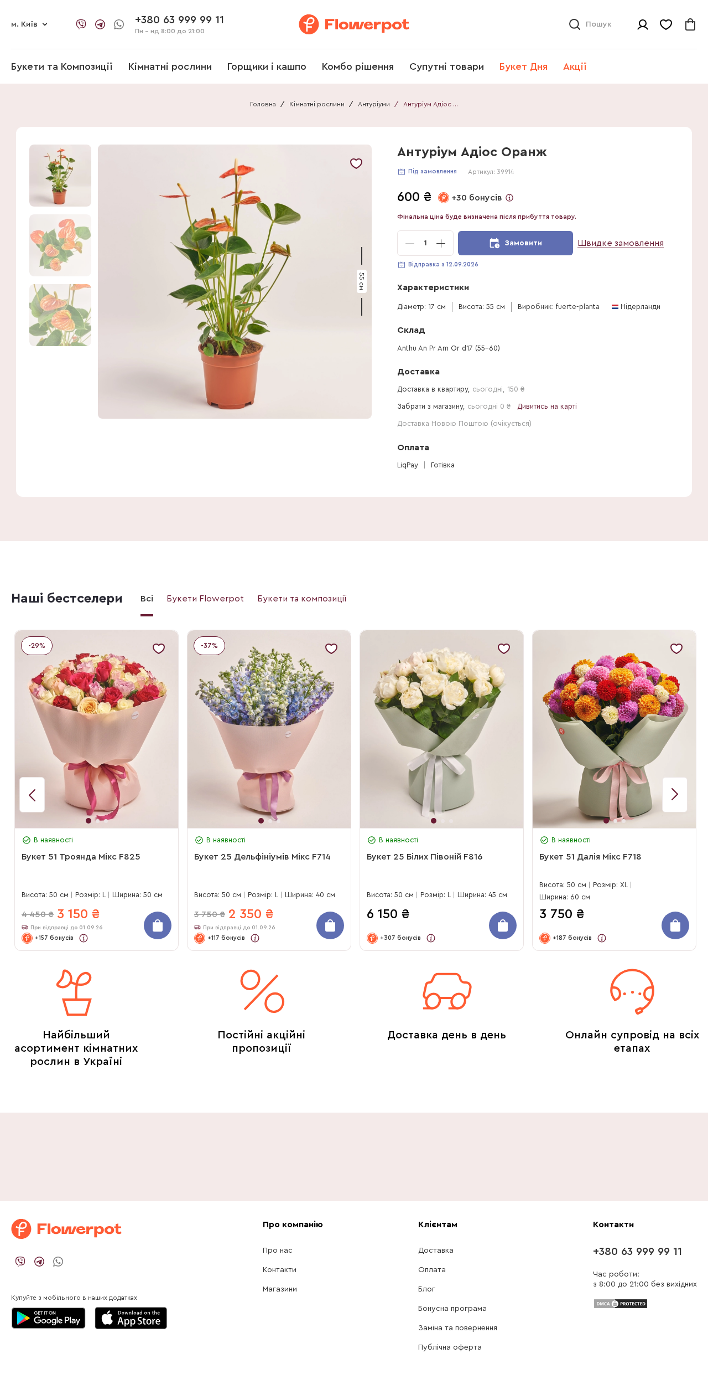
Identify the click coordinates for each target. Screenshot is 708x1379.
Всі (146, 598)
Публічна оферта (450, 1347)
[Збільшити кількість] (440, 243)
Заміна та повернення (457, 1328)
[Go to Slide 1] (60, 176)
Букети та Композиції (62, 66)
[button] (236, 282)
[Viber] (81, 24)
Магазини (280, 1289)
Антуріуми (374, 104)
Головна (263, 104)
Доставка (436, 1250)
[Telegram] (100, 24)
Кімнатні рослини (170, 66)
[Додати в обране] (356, 163)
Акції (575, 66)
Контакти (279, 1270)
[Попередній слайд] (675, 794)
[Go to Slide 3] (60, 315)
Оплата (432, 1270)
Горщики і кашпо (266, 66)
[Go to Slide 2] (60, 245)
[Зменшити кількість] (410, 243)
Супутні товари (446, 66)
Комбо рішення (358, 66)
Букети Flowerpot (205, 598)
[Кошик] (690, 24)
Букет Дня (523, 66)
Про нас (278, 1250)
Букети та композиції (302, 598)
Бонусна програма (452, 1309)
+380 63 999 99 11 (637, 1251)
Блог (426, 1289)
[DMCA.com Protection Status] (620, 1303)
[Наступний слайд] (32, 794)
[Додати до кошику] (157, 925)
